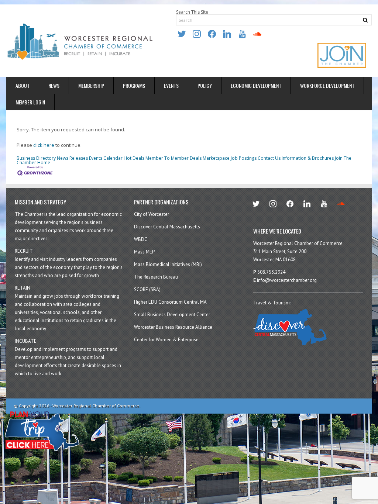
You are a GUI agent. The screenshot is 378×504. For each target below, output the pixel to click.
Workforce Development (327, 85)
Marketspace (216, 158)
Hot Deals (134, 158)
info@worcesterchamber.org (287, 280)
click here (43, 145)
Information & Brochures (308, 158)
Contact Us (269, 158)
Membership (91, 85)
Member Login (30, 102)
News (53, 85)
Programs (134, 85)
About (23, 85)
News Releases (72, 158)
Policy (204, 85)
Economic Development (256, 85)
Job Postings (244, 158)
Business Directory (36, 158)
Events (171, 85)
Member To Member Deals (173, 158)
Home (43, 162)
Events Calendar (106, 158)
